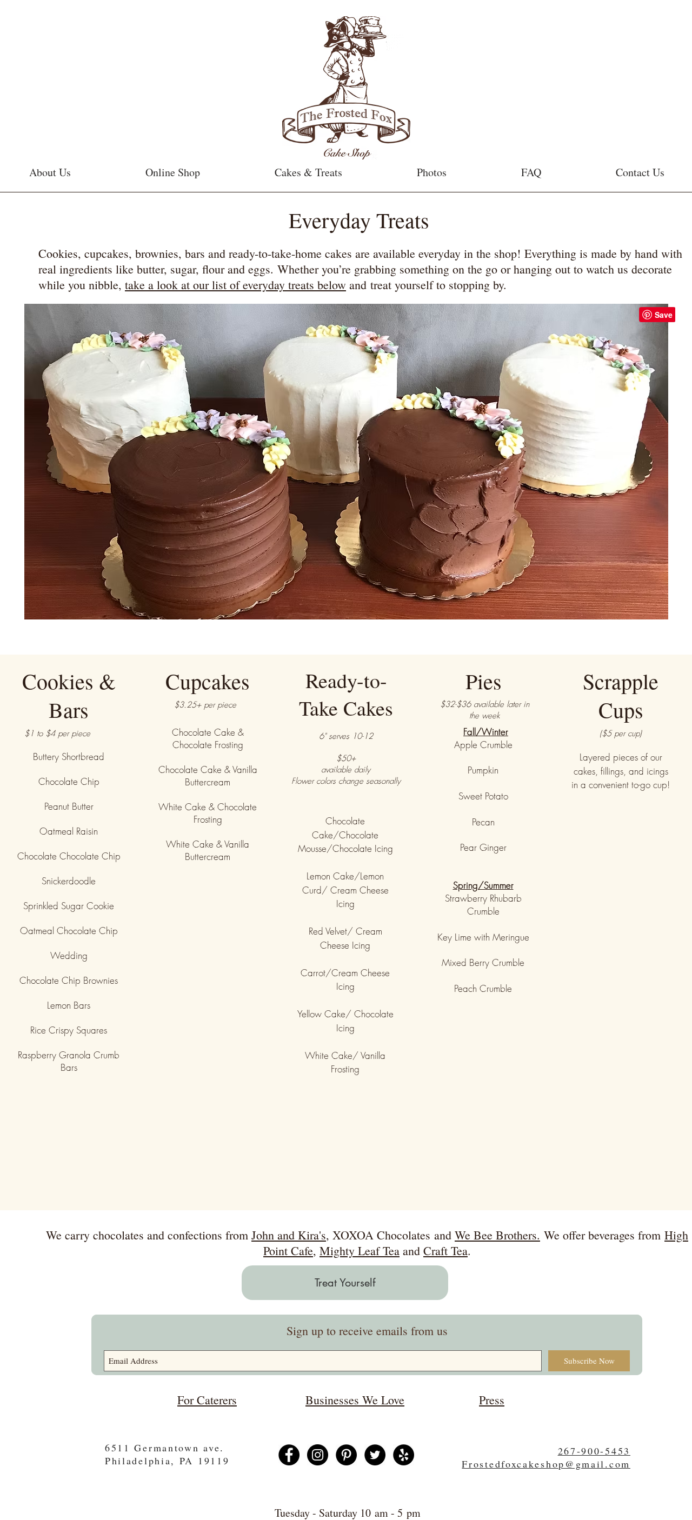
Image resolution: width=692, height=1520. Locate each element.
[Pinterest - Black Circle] (346, 1454)
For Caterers (207, 1400)
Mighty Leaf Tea (360, 1250)
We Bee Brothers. (497, 1235)
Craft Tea (445, 1250)
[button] (308, 172)
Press (491, 1400)
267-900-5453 (594, 1450)
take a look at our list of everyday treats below (235, 284)
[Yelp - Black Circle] (403, 1454)
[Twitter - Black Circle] (374, 1454)
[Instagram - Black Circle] (317, 1454)
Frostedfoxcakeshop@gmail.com (546, 1463)
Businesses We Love (354, 1400)
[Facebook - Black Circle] (289, 1454)
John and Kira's (288, 1235)
